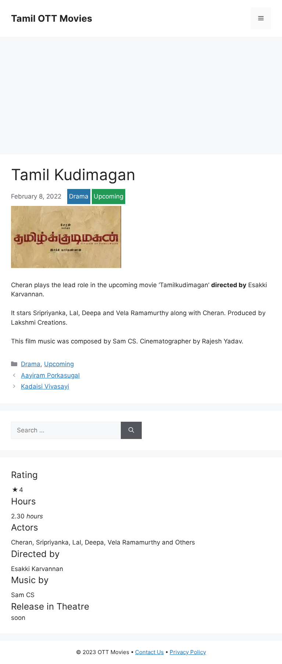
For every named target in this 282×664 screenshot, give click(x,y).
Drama (78, 196)
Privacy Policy (188, 652)
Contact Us (149, 652)
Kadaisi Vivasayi (45, 386)
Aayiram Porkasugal (50, 375)
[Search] (131, 430)
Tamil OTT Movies (51, 18)
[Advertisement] (141, 91)
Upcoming (108, 196)
